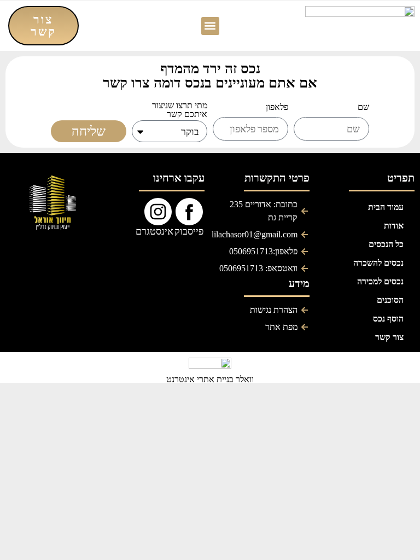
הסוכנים (390, 300)
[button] (210, 26)
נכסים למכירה (380, 281)
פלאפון (277, 107)
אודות (394, 225)
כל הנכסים (386, 244)
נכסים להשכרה (378, 262)
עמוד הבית (386, 207)
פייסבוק (188, 231)
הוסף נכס (388, 318)
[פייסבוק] (189, 211)
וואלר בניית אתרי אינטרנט (210, 379)
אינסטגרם (154, 231)
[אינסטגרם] (158, 211)
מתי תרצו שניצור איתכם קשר (179, 110)
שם (363, 107)
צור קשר (389, 337)
